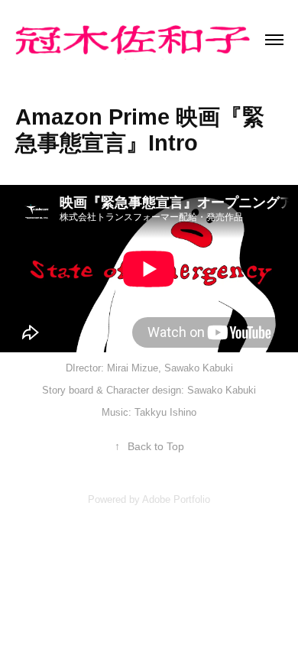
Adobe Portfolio (176, 499)
